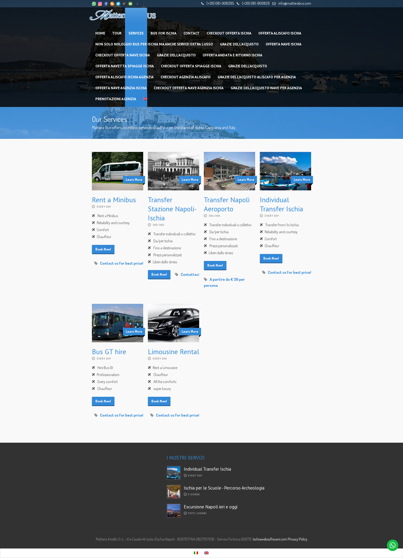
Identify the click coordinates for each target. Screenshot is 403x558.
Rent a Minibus (114, 199)
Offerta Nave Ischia (284, 44)
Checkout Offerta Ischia (229, 33)
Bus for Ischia (164, 33)
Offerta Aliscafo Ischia (279, 33)
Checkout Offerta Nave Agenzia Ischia (189, 88)
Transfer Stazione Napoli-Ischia (172, 208)
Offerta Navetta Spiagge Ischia (124, 66)
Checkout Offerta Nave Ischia (122, 55)
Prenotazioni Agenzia (115, 98)
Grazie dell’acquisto (239, 44)
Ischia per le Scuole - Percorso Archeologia (224, 488)
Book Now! (103, 249)
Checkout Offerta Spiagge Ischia (191, 66)
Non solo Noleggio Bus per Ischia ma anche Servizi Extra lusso (154, 44)
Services (136, 33)
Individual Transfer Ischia (281, 204)
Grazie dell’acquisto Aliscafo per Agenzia (257, 77)
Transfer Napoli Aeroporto (227, 204)
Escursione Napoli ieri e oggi (210, 507)
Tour (117, 33)
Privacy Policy (297, 539)
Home (100, 33)
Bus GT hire (109, 351)
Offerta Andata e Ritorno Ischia (232, 55)
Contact (192, 33)
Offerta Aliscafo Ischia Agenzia (124, 77)
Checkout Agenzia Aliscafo (186, 77)
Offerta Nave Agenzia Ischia (121, 88)
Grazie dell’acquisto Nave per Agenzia (266, 88)
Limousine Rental (173, 351)
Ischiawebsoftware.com (270, 539)
